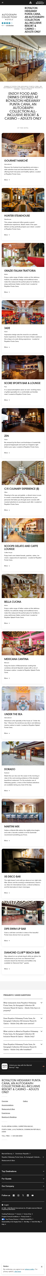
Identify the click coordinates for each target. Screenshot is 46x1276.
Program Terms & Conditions (10, 1216)
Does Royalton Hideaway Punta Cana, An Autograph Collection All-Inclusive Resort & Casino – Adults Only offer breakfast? (19, 1047)
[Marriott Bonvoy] (38, 2)
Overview (5, 1101)
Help (3, 1224)
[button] (30, 2)
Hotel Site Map (36, 1221)
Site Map (26, 1221)
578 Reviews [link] (10, 25)
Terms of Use (27, 1214)
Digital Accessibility (26, 1219)
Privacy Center (25, 1216)
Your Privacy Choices (11, 1219)
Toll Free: (12, 1136)
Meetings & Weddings (9, 1117)
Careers (18, 1214)
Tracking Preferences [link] (8, 1214)
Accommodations (7, 1105)
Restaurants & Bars (8, 1109)
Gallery (25, 1101)
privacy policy (29, 1269)
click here (17, 1271)
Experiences (6, 1113)
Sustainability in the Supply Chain (12, 1221)
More (6, 180)
